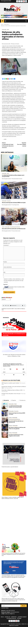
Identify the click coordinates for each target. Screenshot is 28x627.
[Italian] (8, 297)
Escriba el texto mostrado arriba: (17, 287)
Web (4, 272)
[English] (4, 297)
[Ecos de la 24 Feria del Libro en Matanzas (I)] (14, 216)
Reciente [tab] (6, 400)
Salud (8, 29)
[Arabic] (2, 297)
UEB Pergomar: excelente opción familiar (10, 383)
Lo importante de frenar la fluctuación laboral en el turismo (7, 145)
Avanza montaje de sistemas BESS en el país (14, 202)
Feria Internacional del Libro (15, 226)
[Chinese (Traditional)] (3, 297)
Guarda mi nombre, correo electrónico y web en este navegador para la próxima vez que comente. (14, 280)
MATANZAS (14, 617)
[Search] (26, 21)
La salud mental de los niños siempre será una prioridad (15, 406)
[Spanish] (11, 297)
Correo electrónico (7, 267)
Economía (9, 200)
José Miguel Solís (16, 204)
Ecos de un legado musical (21, 144)
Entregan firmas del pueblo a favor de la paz (11, 393)
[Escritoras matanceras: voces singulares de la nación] (5, 434)
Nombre (5, 261)
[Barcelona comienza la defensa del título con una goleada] (5, 427)
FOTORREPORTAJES (11, 618)
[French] (5, 297)
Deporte (10, 425)
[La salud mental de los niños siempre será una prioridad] (14, 163)
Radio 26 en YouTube (11, 380)
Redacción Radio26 (15, 43)
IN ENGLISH (7, 617)
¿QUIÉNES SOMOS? (22, 617)
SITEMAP (19, 618)
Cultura (3, 226)
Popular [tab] (14, 400)
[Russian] (10, 297)
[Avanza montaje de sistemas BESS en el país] (14, 190)
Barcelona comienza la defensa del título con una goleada (17, 428)
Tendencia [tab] (22, 400)
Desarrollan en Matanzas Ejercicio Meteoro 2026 (12, 390)
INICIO (2, 617)
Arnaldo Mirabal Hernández (17, 178)
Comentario (6, 245)
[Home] (2, 21)
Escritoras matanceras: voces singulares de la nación (16, 435)
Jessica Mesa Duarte (16, 230)
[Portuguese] (9, 297)
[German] (6, 297)
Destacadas (4, 29)
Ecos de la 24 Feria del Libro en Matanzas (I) (13, 228)
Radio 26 (24, 624)
